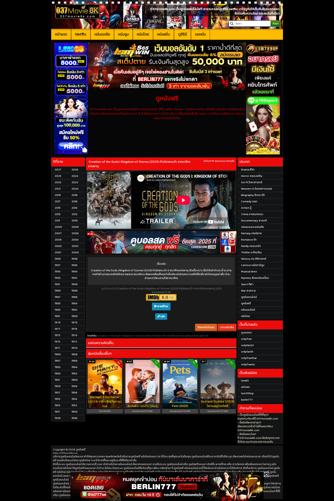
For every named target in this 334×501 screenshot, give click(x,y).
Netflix (80, 34)
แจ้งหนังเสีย (227, 327)
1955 (57, 399)
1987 (57, 297)
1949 (57, 418)
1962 (74, 373)
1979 (57, 322)
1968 (75, 354)
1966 (75, 361)
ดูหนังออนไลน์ (109, 289)
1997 (57, 265)
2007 (58, 233)
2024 (75, 176)
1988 (75, 291)
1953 (57, 405)
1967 (57, 361)
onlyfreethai (248, 358)
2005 (58, 240)
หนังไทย (143, 34)
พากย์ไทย (162, 306)
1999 (58, 259)
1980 (75, 316)
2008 (75, 227)
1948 (74, 418)
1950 (75, 412)
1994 (74, 272)
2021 (57, 189)
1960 (75, 380)
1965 (57, 367)
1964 (74, 367)
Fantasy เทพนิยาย (251, 233)
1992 (74, 278)
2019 (58, 195)
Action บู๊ (246, 208)
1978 (74, 322)
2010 (75, 221)
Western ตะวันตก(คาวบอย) (256, 189)
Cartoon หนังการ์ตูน (252, 265)
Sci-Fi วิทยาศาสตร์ (251, 182)
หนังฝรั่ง (163, 34)
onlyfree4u (248, 364)
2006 (75, 233)
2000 (75, 252)
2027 (58, 170)
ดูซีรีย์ (182, 34)
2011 (57, 221)
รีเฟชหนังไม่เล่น (206, 327)
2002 (75, 246)
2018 (75, 195)
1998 (75, 259)
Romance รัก (248, 240)
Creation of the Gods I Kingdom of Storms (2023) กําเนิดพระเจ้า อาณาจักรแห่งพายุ (139, 163)
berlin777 (247, 400)
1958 (74, 386)
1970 (75, 348)
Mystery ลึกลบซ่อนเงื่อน (255, 278)
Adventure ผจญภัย (224, 161)
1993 (57, 278)
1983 (57, 310)
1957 (57, 393)
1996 (75, 265)
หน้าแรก (61, 34)
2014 (74, 208)
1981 (57, 316)
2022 (75, 182)
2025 (58, 176)
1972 (74, 342)
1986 (75, 297)
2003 (58, 246)
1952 (74, 405)
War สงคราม (248, 291)
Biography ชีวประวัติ (253, 195)
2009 (58, 227)
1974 (74, 335)
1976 (74, 329)
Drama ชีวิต (247, 170)
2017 (57, 201)
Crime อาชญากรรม (252, 214)
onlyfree (246, 339)
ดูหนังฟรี (81, 450)
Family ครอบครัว (251, 246)
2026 (75, 170)
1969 (58, 354)
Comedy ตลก (249, 201)
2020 (75, 189)
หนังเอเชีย (102, 34)
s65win (245, 387)
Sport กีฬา (247, 284)
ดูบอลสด (246, 333)
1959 (57, 386)
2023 (58, 182)
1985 (57, 303)
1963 (57, 373)
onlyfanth (247, 352)
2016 (75, 201)
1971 (57, 348)
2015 (57, 208)
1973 (57, 342)
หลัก (162, 316)
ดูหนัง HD (203, 335)
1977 (57, 329)
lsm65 (245, 381)
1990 (75, 284)
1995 (57, 272)
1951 (57, 412)
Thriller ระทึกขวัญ (251, 252)
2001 (58, 252)
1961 (57, 380)
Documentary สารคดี (254, 221)
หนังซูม (123, 34)
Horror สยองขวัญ (251, 176)
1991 (57, 284)
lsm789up (247, 393)
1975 (57, 335)
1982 (74, 310)
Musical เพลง (249, 272)
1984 (74, 303)
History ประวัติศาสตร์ (253, 259)
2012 (74, 214)
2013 (57, 214)
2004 (75, 240)
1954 (74, 399)
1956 (74, 393)
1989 (58, 291)
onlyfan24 (247, 345)
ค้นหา (276, 24)
